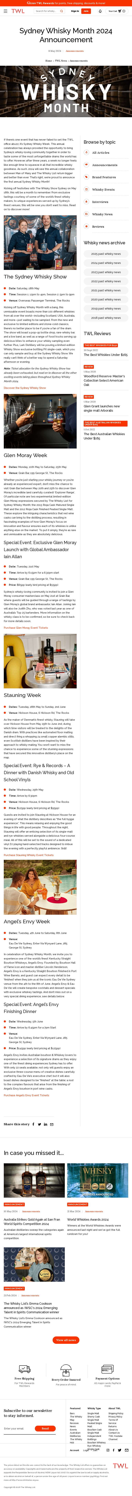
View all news (66, 1340)
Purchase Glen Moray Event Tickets (26, 627)
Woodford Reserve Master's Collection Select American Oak (104, 380)
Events (73, 1429)
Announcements (75, 51)
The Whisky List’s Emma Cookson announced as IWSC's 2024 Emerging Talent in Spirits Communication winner (31, 1308)
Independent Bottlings (94, 1438)
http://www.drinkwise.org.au (25, 1480)
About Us (113, 1429)
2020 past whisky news (106, 299)
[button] (49, 11)
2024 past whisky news (106, 263)
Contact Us (114, 1432)
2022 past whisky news (106, 281)
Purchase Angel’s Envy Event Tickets (26, 1095)
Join (95, 1450)
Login (86, 1450)
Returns (112, 1426)
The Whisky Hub (76, 1441)
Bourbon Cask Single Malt (94, 1431)
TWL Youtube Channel (115, 1438)
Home (48, 60)
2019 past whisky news (106, 308)
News (73, 1426)
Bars (72, 1413)
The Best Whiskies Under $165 (106, 355)
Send (45, 1428)
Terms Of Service (113, 1421)
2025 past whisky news (106, 253)
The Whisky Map (76, 1418)
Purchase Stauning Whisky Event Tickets (29, 855)
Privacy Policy (115, 1416)
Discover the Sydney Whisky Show (25, 387)
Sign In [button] (75, 11)
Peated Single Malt (94, 1425)
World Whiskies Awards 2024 (87, 1219)
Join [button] (86, 11)
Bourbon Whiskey (96, 1442)
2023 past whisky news (106, 272)
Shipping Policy (115, 1413)
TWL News (61, 60)
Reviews (74, 1423)
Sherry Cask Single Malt (93, 1418)
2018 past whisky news (106, 317)
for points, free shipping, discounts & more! (68, 3)
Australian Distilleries (75, 1434)
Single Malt (93, 1413)
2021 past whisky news (106, 290)
